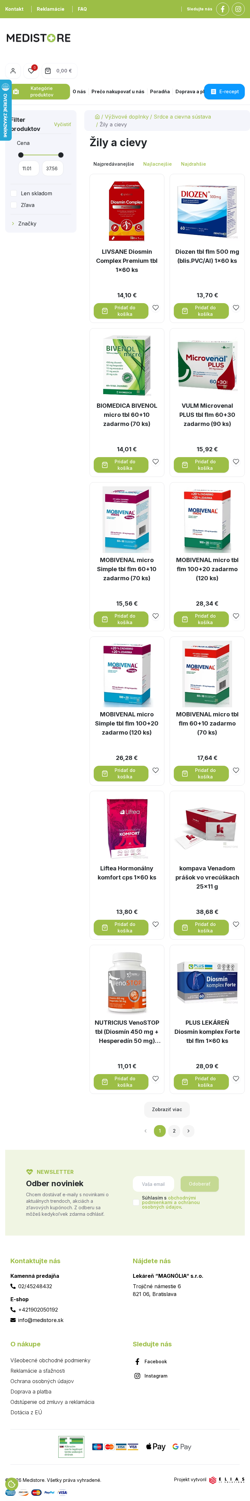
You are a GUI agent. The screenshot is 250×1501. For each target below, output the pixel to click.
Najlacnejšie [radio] (157, 164)
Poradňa (160, 91)
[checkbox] (13, 193)
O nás (79, 91)
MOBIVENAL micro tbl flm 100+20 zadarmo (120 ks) (207, 569)
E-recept (229, 91)
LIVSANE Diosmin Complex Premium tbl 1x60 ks (127, 260)
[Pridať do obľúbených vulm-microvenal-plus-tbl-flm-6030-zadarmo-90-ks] (236, 461)
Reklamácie (50, 9)
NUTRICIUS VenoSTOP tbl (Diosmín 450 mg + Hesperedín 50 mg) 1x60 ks (127, 1032)
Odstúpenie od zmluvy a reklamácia (52, 1402)
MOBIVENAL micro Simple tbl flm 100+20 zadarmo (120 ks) (127, 723)
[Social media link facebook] (222, 9)
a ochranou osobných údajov (171, 1205)
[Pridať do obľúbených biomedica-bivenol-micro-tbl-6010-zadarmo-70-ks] (155, 461)
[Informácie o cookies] (11, 1484)
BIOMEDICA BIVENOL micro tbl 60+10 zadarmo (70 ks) (127, 414)
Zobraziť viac (167, 1109)
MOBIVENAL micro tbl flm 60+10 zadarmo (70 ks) (207, 723)
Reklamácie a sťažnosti (37, 1370)
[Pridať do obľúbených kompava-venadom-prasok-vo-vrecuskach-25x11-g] (236, 924)
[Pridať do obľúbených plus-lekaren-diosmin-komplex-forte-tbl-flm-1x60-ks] (236, 1078)
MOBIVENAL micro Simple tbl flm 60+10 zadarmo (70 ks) (127, 569)
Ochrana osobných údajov (42, 1381)
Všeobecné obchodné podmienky (50, 1360)
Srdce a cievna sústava (182, 116)
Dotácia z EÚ (26, 1412)
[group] (167, 164)
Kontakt (14, 9)
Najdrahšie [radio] (193, 164)
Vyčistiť (62, 124)
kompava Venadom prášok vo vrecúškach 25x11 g (207, 877)
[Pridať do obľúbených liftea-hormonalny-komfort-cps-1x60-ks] (155, 924)
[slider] (20, 155)
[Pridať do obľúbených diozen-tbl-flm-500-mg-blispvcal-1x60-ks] (236, 307)
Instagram (156, 1376)
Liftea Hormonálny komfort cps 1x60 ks (127, 873)
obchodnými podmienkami (169, 1200)
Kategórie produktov (41, 91)
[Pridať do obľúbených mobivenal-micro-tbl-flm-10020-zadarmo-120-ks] (236, 616)
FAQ (82, 9)
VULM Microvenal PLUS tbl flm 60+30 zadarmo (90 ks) (207, 414)
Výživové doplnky (127, 116)
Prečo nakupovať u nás (118, 91)
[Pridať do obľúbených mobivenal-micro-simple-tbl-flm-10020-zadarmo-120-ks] (155, 770)
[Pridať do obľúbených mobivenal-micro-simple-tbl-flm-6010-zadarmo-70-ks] (155, 616)
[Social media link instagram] (238, 9)
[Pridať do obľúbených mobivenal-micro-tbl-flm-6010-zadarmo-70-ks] (236, 770)
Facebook (156, 1361)
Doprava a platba (195, 91)
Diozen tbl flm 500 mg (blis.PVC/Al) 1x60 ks (207, 256)
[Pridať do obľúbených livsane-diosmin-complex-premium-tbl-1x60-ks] (155, 307)
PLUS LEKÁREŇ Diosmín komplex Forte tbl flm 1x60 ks (207, 1031)
